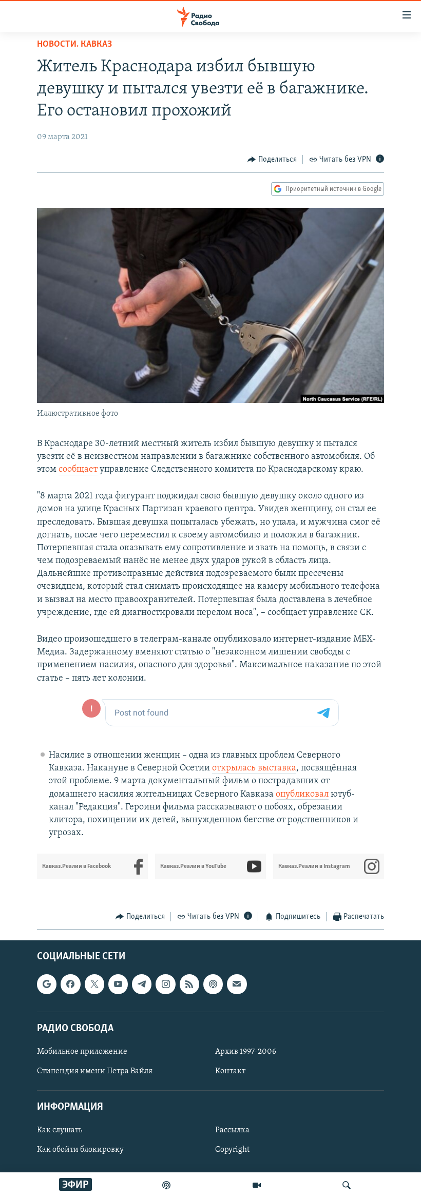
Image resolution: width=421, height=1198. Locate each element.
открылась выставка (254, 768)
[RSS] (189, 984)
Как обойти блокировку (80, 1150)
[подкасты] (166, 1185)
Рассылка (232, 1130)
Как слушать (59, 1130)
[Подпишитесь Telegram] (141, 984)
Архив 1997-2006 (245, 1052)
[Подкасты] (213, 984)
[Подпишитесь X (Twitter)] (94, 984)
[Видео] (256, 1185)
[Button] (272, 159)
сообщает (78, 469)
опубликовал (302, 794)
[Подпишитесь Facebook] (70, 984)
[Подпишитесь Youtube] (118, 984)
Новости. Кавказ (74, 44)
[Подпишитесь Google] (46, 984)
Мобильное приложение (82, 1052)
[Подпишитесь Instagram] (165, 984)
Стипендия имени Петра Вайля (94, 1071)
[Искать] (346, 1185)
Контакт (230, 1071)
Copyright (232, 1150)
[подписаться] (236, 984)
